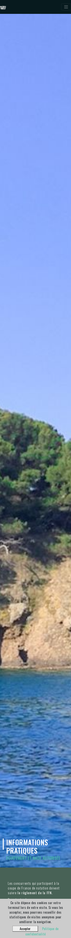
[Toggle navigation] (66, 7)
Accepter (25, 928)
